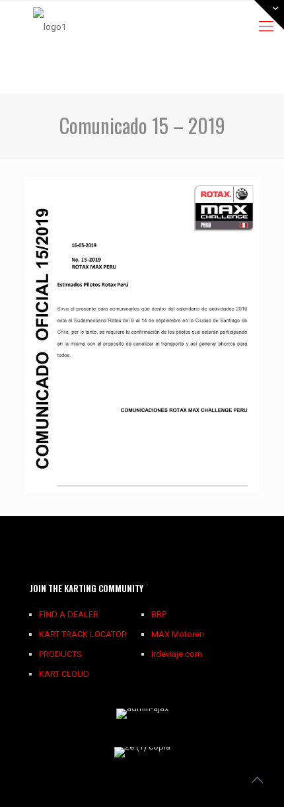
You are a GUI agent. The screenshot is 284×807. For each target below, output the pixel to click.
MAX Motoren (177, 634)
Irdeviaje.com (176, 654)
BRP (158, 614)
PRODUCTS (60, 654)
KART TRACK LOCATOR (83, 634)
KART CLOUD (64, 674)
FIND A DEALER (68, 614)
